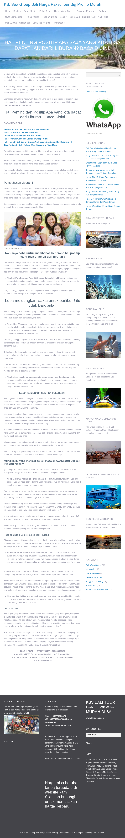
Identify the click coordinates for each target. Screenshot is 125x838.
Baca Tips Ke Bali (41, 23)
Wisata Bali (24, 23)
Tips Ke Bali (91, 586)
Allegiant (80, 833)
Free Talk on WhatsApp (96, 92)
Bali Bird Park (88, 17)
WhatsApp (50, 722)
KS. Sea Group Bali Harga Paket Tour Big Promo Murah (52, 4)
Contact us (59, 23)
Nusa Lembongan (13, 17)
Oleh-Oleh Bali (92, 573)
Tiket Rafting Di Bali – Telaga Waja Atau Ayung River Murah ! (31, 145)
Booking (17, 11)
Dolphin (63, 17)
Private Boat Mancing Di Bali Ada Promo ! (23, 136)
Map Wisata (11, 23)
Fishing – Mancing (85, 11)
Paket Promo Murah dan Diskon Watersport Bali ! (26, 139)
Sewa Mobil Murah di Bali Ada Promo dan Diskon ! (27, 129)
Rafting (102, 11)
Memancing (91, 569)
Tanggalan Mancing (94, 581)
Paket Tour (44, 11)
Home (8, 11)
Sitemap (89, 743)
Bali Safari (75, 17)
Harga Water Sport (63, 11)
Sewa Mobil (29, 11)
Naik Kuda (103, 17)
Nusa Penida (33, 17)
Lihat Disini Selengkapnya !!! (16, 713)
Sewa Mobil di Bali (94, 577)
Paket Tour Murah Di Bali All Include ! (21, 133)
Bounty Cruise (50, 17)
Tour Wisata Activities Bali (97, 590)
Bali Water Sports (93, 565)
